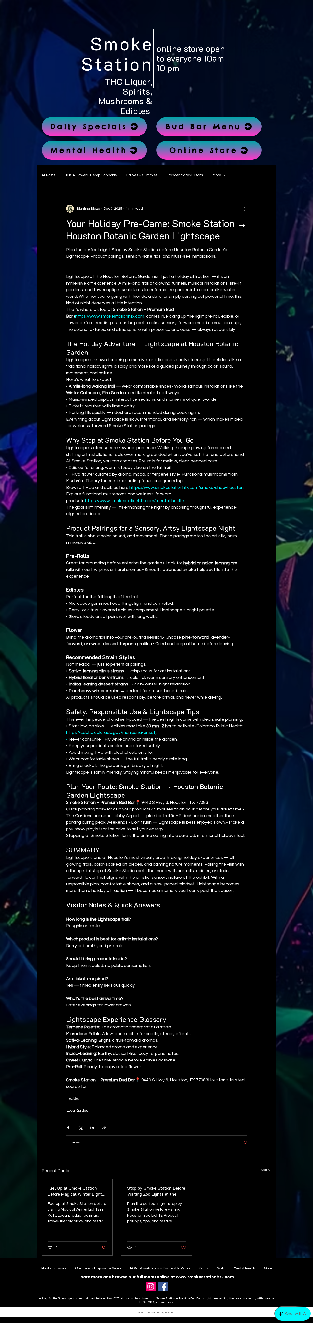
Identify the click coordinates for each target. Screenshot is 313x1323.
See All (266, 1170)
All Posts (48, 175)
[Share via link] (104, 1127)
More (217, 175)
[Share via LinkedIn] (92, 1127)
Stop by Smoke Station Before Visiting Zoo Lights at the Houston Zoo (156, 1191)
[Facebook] (163, 1286)
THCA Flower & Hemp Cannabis (91, 175)
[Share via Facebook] (68, 1127)
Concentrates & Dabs (185, 175)
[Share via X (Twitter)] (80, 1127)
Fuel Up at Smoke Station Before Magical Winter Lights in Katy (76, 1191)
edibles (74, 1098)
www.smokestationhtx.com (205, 1277)
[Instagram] (151, 1286)
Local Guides (77, 1110)
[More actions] (244, 209)
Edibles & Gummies (141, 175)
